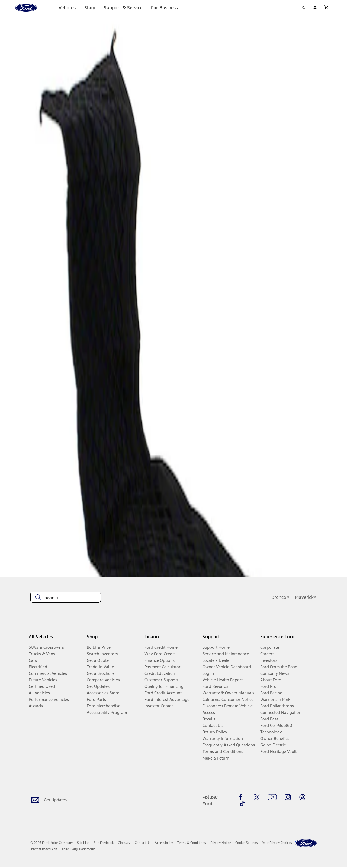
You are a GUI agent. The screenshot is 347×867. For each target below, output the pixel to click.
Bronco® (280, 597)
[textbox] (65, 597)
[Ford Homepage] (306, 843)
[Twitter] (256, 797)
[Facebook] (242, 797)
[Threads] (302, 797)
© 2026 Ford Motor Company (51, 843)
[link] (83, 843)
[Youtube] (272, 797)
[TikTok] (242, 803)
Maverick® (306, 597)
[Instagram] (288, 797)
